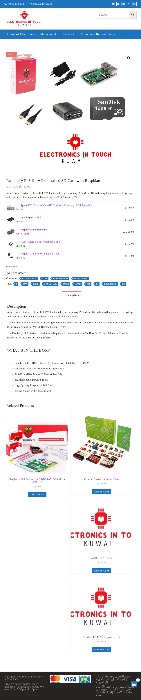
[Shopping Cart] (134, 684)
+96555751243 (17, 3)
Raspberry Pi (60, 278)
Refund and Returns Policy (98, 34)
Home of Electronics (21, 34)
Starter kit (81, 278)
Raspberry (110, 284)
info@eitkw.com (42, 3)
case (35, 284)
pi (97, 284)
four (66, 284)
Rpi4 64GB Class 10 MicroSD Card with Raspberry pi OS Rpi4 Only (57, 205)
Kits (44, 278)
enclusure (50, 284)
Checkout (68, 34)
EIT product (29, 278)
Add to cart (37, 494)
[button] (129, 58)
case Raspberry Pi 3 (31, 217)
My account (48, 34)
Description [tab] (71, 295)
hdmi (78, 284)
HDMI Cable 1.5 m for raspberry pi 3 (40, 241)
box (25, 284)
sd (123, 284)
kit (88, 284)
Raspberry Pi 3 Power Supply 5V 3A (40, 253)
